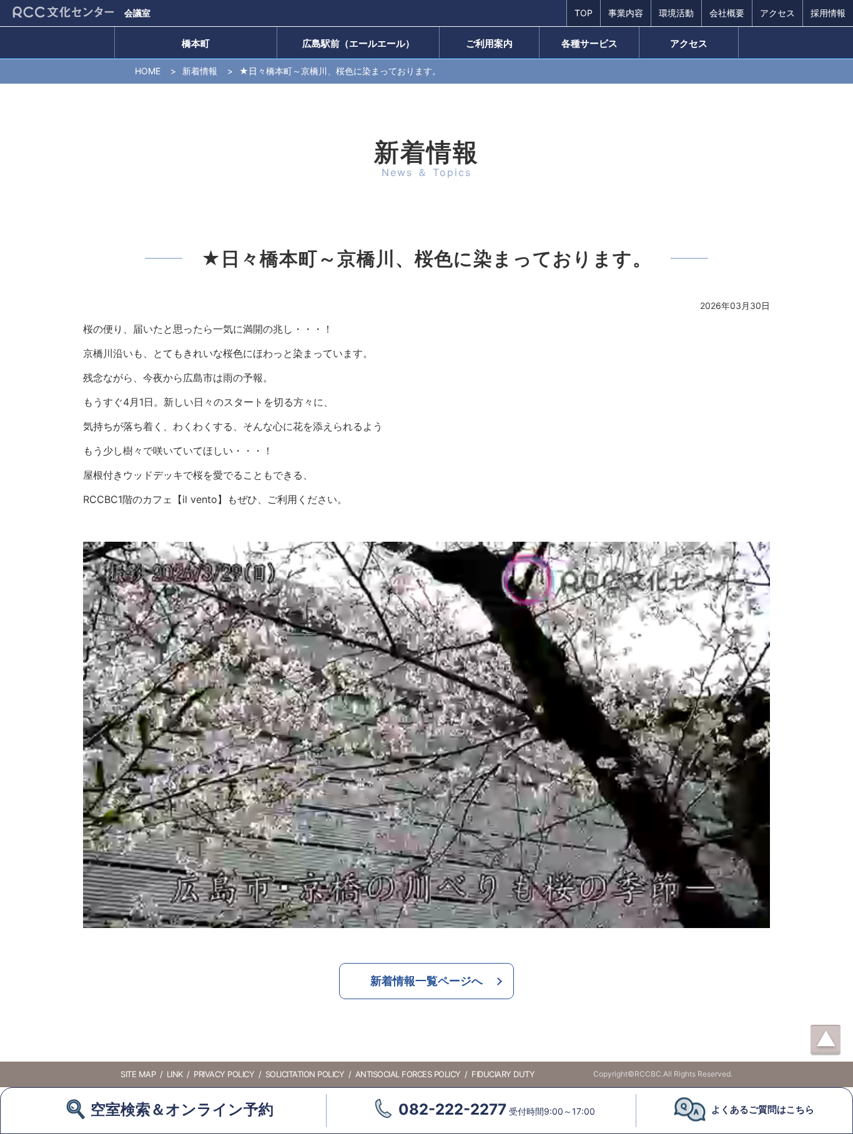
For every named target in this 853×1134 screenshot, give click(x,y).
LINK (175, 1074)
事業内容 (625, 12)
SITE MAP (138, 1074)
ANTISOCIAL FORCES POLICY (408, 1074)
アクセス (777, 12)
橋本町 (196, 43)
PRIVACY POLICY (224, 1074)
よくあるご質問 (762, 1109)
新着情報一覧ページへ (426, 980)
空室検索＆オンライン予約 (182, 1109)
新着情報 (199, 71)
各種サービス (589, 43)
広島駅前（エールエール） (358, 43)
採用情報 (828, 12)
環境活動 (676, 12)
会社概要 (726, 12)
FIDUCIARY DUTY (503, 1074)
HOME (147, 71)
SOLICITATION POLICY (305, 1074)
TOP (583, 12)
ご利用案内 (489, 43)
